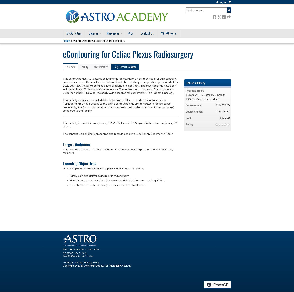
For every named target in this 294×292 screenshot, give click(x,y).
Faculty (84, 67)
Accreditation (101, 67)
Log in (222, 2)
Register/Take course (125, 67)
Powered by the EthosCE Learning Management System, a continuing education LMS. (217, 285)
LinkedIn (223, 16)
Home (66, 40)
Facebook (214, 16)
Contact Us (147, 33)
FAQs (131, 33)
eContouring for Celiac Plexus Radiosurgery (99, 40)
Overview (70, 67)
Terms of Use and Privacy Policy (81, 262)
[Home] (118, 16)
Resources (113, 33)
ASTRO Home (168, 33)
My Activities (74, 33)
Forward (228, 16)
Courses (93, 33)
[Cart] (229, 3)
